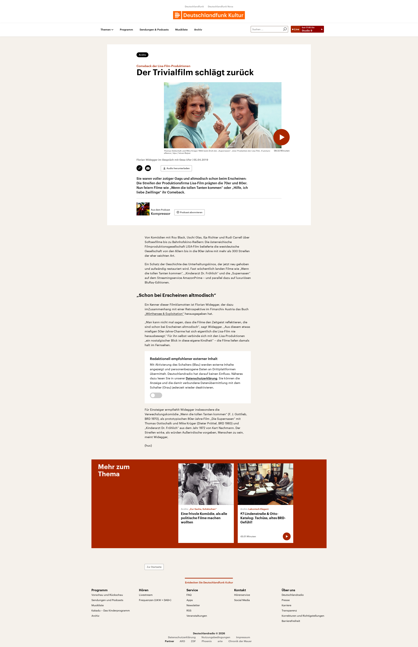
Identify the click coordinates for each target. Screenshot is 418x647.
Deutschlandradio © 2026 (209, 633)
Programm (126, 29)
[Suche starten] (285, 29)
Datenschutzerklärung (201, 378)
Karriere (286, 605)
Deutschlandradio (293, 594)
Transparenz (289, 610)
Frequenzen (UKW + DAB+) (155, 599)
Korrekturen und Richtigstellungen (303, 615)
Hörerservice (242, 594)
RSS (188, 610)
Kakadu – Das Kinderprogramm (110, 610)
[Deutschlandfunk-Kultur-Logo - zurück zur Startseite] (209, 15)
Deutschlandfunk (194, 6)
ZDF (193, 641)
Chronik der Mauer (240, 641)
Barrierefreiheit (291, 620)
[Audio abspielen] (281, 137)
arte (220, 641)
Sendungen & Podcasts (154, 29)
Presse (286, 599)
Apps (189, 599)
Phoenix (207, 641)
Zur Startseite (154, 566)
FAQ (189, 594)
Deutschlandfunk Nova (220, 6)
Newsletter (193, 605)
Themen (106, 29)
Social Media (242, 599)
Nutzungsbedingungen (215, 637)
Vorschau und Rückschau (107, 594)
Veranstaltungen (196, 615)
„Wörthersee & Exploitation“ (164, 313)
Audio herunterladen (178, 168)
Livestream (146, 594)
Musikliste (181, 29)
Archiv (198, 29)
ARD (182, 641)
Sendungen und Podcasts (107, 599)
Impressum (243, 637)
